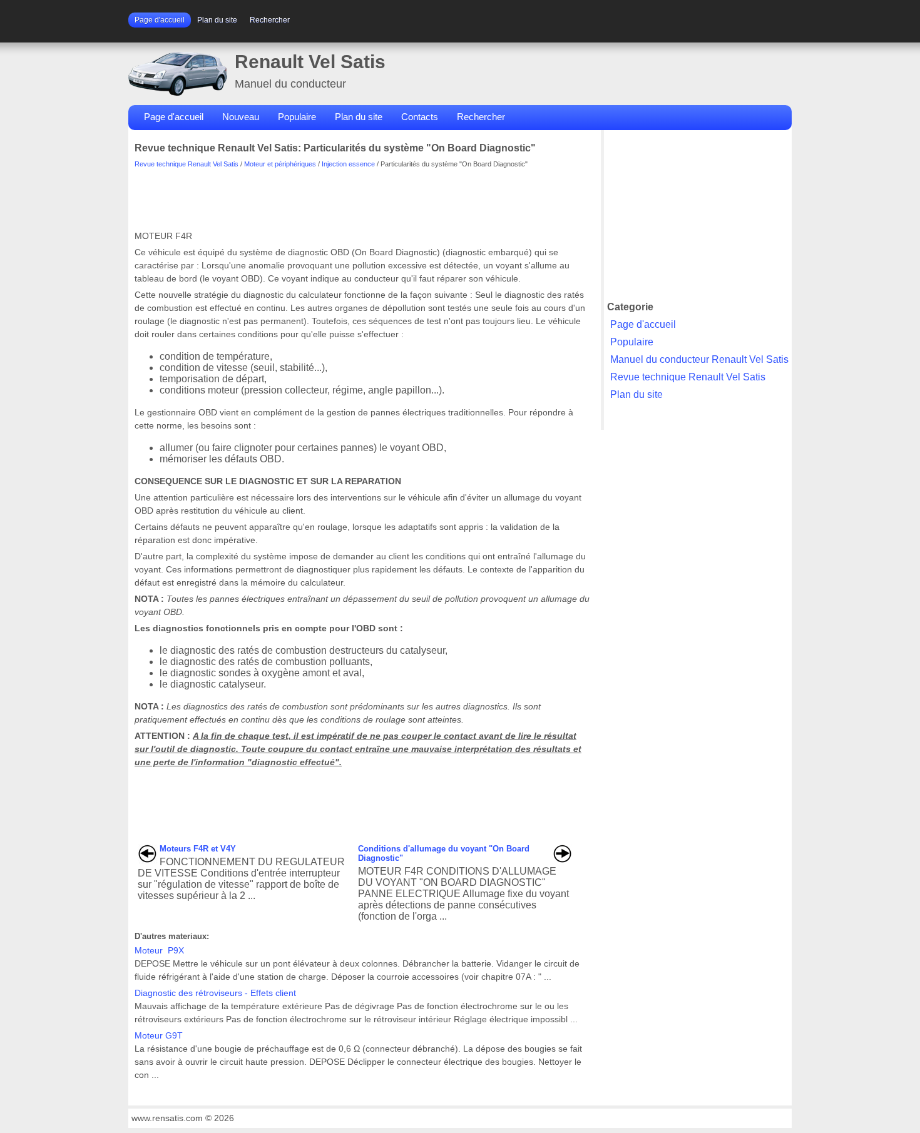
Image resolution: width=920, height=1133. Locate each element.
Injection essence (348, 164)
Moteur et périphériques (280, 164)
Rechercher (270, 20)
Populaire (297, 116)
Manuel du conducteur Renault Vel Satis (699, 359)
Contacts (419, 116)
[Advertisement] (362, 196)
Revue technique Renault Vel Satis (186, 164)
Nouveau (240, 116)
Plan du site (217, 20)
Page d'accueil (160, 20)
